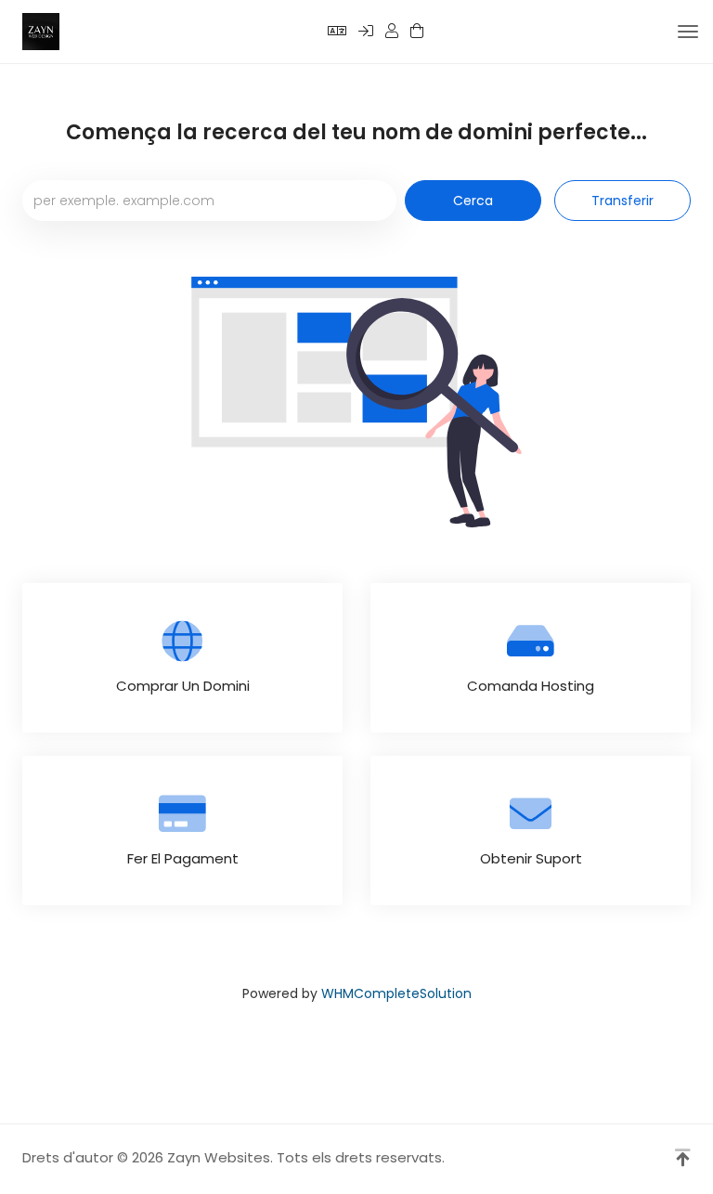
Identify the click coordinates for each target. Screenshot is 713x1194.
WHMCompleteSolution (396, 993)
